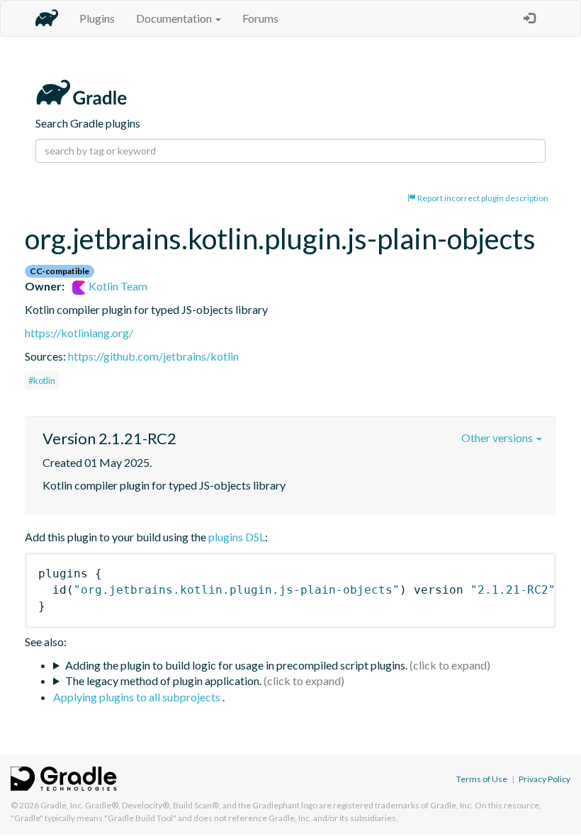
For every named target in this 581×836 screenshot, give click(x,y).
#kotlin (41, 380)
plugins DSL (236, 536)
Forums (260, 18)
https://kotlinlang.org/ (79, 332)
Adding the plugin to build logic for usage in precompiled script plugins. (236, 665)
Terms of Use (481, 779)
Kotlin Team (116, 286)
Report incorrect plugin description (482, 198)
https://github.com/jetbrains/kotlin (153, 356)
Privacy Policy (544, 779)
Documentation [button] (175, 18)
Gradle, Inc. (62, 805)
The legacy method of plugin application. (163, 680)
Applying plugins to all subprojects (137, 697)
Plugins (97, 18)
